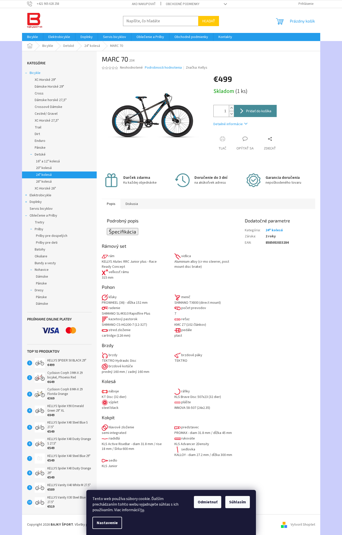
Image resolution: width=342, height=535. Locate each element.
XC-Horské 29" (45, 79)
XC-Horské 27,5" (47, 120)
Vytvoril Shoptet (303, 524)
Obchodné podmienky (182, 4)
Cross (39, 93)
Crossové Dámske (48, 106)
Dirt (37, 134)
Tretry (39, 222)
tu (142, 510)
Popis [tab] (111, 203)
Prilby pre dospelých (51, 235)
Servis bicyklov (41, 208)
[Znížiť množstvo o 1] (231, 114)
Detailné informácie (228, 124)
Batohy (40, 249)
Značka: (196, 67)
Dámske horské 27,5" (51, 100)
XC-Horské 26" (45, 188)
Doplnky (36, 201)
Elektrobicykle (40, 195)
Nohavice (42, 269)
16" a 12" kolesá (48, 161)
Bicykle (35, 72)
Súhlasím (237, 502)
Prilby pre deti (46, 242)
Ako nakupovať (144, 4)
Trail (38, 127)
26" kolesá (44, 181)
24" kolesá (44, 174)
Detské (40, 154)
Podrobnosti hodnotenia (163, 67)
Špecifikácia (122, 231)
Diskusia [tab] (132, 203)
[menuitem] (32, 37)
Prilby (39, 229)
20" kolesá (44, 167)
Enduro (40, 140)
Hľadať (208, 21)
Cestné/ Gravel (46, 113)
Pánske (40, 147)
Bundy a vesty (45, 263)
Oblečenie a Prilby (43, 215)
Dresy (39, 290)
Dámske (42, 276)
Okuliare (41, 256)
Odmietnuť (207, 502)
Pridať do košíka (258, 111)
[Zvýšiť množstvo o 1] (231, 108)
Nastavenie (107, 523)
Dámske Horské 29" (49, 86)
